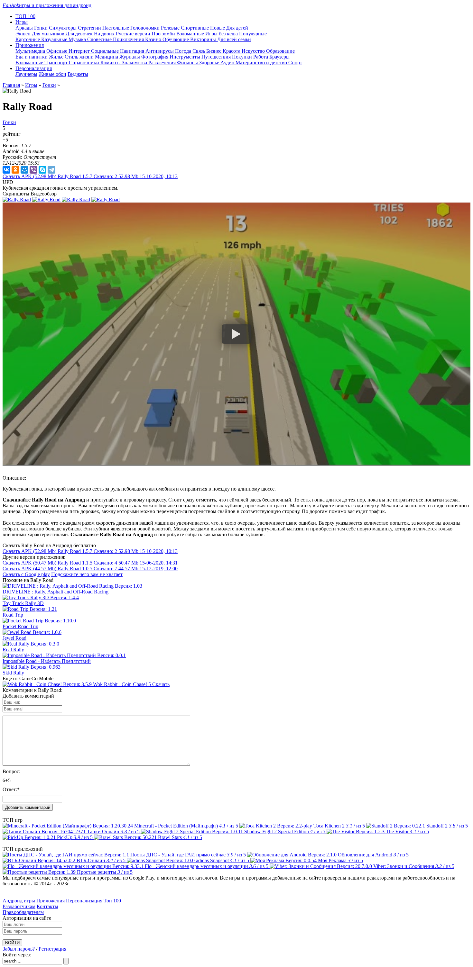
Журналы (130, 56)
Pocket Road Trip (20, 626)
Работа (261, 56)
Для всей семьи (234, 39)
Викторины (203, 39)
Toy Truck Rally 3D (23, 603)
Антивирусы (160, 51)
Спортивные (195, 28)
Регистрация (52, 949)
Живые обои (52, 74)
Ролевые (171, 28)
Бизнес (214, 51)
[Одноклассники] (15, 170)
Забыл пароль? (19, 949)
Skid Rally (13, 672)
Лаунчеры (26, 74)
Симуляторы (63, 28)
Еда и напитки (32, 56)
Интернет (80, 51)
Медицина (107, 56)
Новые (218, 28)
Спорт (295, 62)
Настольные (116, 28)
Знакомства (135, 62)
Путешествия (216, 56)
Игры (31, 85)
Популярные (253, 33)
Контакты (47, 906)
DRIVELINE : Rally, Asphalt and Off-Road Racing (55, 591)
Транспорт (56, 62)
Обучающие (176, 39)
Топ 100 (112, 900)
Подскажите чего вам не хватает (87, 574)
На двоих (105, 33)
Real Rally (13, 649)
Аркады (24, 28)
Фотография (155, 56)
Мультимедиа (30, 51)
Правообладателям (23, 912)
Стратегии (90, 28)
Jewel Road (14, 638)
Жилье (57, 56)
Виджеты (78, 74)
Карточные (28, 39)
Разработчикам (19, 906)
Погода (183, 51)
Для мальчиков (49, 33)
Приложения (50, 900)
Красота (232, 51)
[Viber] (33, 170)
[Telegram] (51, 170)
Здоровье (209, 62)
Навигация (132, 51)
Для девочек (80, 33)
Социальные (105, 51)
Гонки (41, 28)
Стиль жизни (80, 56)
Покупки (242, 56)
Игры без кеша (222, 33)
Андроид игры (19, 900)
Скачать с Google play (26, 574)
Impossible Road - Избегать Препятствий (47, 661)
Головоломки (145, 28)
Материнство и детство (262, 62)
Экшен (23, 33)
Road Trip (13, 615)
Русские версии (134, 33)
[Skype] (42, 170)
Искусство (254, 51)
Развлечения (162, 62)
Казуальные (55, 39)
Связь (199, 51)
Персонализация (84, 900)
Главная (11, 85)
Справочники (84, 62)
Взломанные (190, 33)
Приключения (129, 39)
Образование (280, 51)
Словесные (100, 39)
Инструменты (185, 56)
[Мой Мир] (24, 170)
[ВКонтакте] (6, 170)
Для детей (237, 28)
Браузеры (279, 56)
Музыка (78, 39)
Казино (153, 39)
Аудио (228, 62)
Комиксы (111, 62)
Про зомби (164, 33)
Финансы (188, 62)
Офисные (57, 51)
